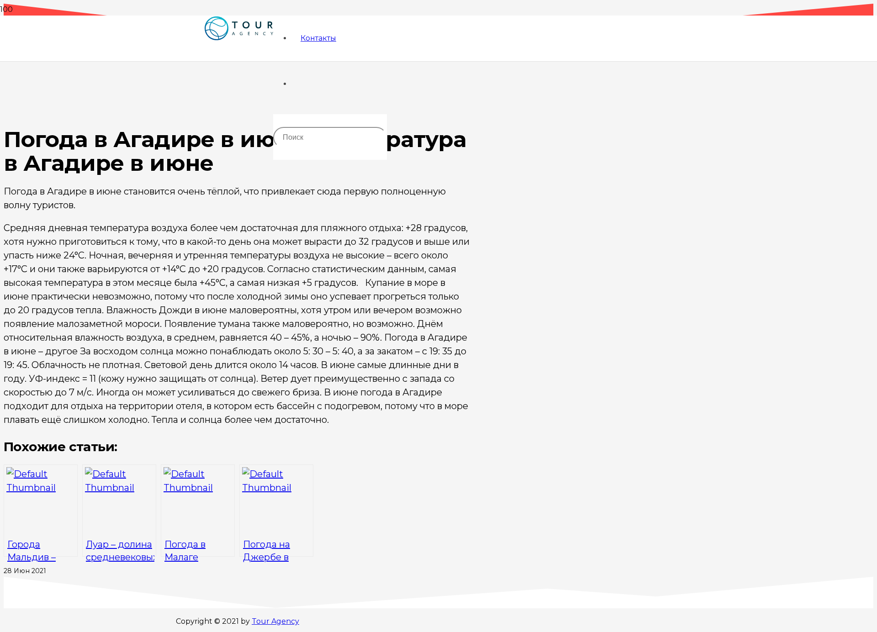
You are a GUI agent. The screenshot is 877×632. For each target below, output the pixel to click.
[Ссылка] (239, 60)
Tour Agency (275, 621)
